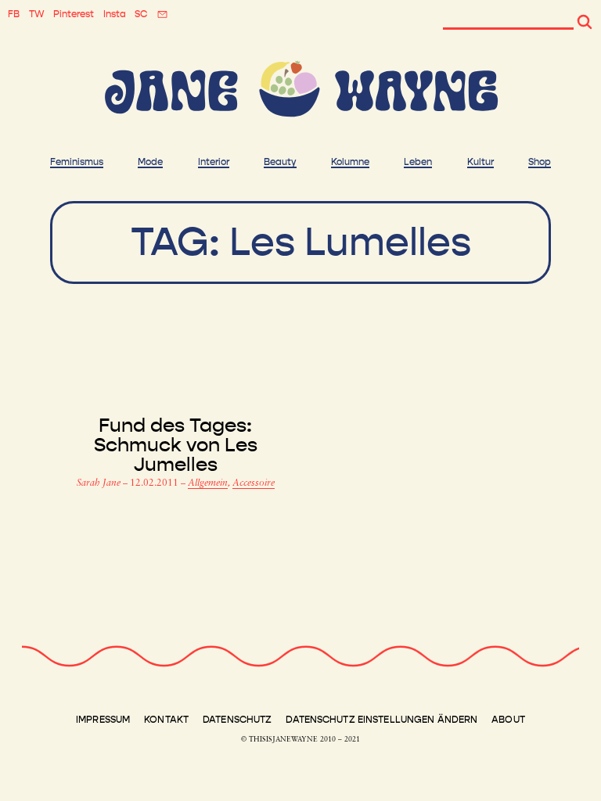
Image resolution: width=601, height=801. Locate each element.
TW (37, 14)
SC (141, 14)
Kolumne (350, 162)
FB (14, 14)
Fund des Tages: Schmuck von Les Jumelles (175, 445)
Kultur (480, 162)
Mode (150, 162)
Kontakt (166, 719)
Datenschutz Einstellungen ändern (381, 719)
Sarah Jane (100, 483)
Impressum (103, 719)
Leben (418, 162)
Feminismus (76, 162)
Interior (213, 162)
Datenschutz (237, 719)
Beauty (280, 162)
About (508, 719)
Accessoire (253, 483)
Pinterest (73, 14)
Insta (114, 14)
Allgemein (208, 483)
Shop (539, 162)
